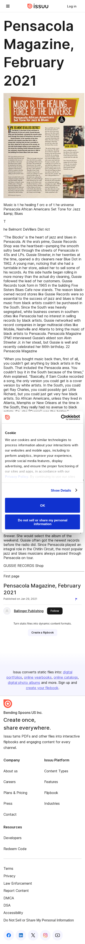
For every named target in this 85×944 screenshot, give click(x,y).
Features (51, 782)
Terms (8, 868)
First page (11, 576)
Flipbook (51, 792)
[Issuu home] (38, 6)
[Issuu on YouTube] (57, 935)
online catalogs (66, 677)
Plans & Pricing (15, 792)
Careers (9, 782)
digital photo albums (24, 682)
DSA (6, 905)
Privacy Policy (16, 476)
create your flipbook (42, 688)
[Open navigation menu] (7, 6)
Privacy (9, 876)
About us (10, 771)
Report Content (16, 890)
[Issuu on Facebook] (8, 935)
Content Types (56, 771)
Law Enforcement (17, 883)
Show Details (61, 490)
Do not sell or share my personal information (42, 522)
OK (42, 505)
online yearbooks (38, 677)
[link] (72, 6)
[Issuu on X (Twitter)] (33, 935)
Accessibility (13, 912)
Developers (12, 838)
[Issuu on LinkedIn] (21, 935)
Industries (52, 803)
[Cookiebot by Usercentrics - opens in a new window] (61, 417)
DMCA (8, 898)
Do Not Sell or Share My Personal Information (38, 920)
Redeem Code (15, 849)
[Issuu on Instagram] (45, 935)
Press (7, 803)
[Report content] (77, 599)
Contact (10, 814)
